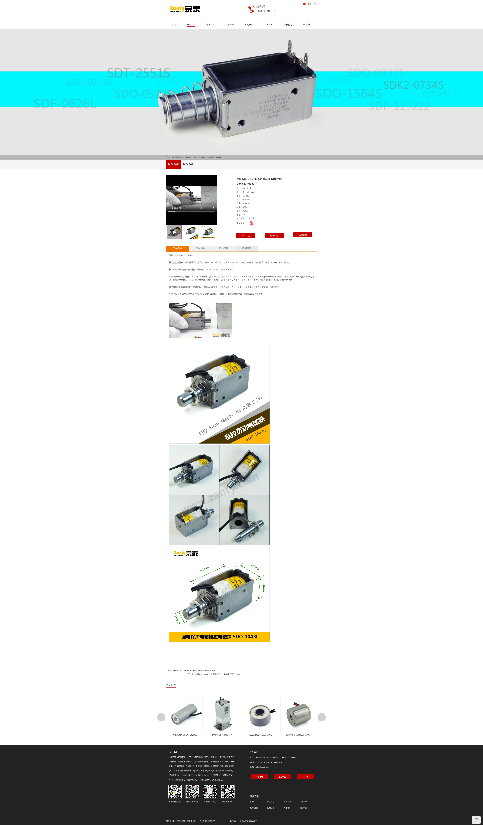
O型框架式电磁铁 (214, 157)
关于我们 (288, 25)
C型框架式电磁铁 (188, 164)
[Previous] (161, 717)
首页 (174, 25)
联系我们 (307, 25)
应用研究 (249, 25)
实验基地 (230, 25)
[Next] (322, 717)
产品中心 (191, 25)
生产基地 (210, 25)
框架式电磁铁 (199, 157)
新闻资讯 (269, 25)
